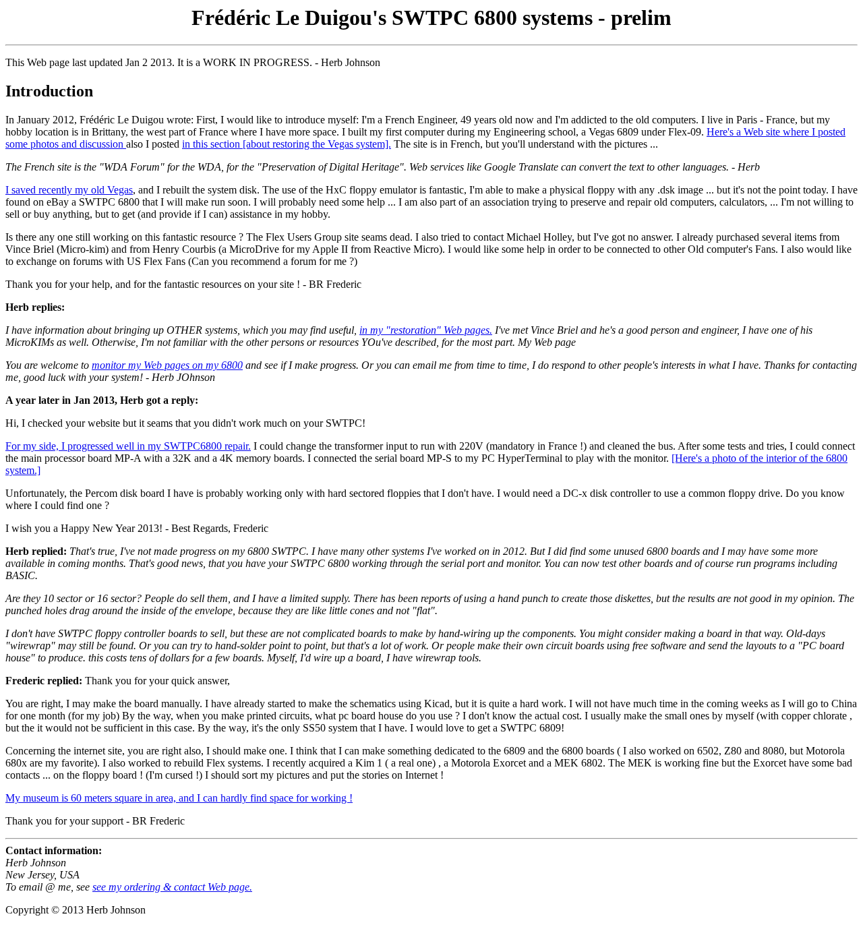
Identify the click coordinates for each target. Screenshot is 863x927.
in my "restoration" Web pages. (425, 330)
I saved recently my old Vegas (69, 190)
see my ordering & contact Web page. (172, 887)
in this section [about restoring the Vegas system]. (286, 144)
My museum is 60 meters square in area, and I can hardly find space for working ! (179, 798)
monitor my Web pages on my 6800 (167, 365)
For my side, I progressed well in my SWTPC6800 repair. (128, 446)
